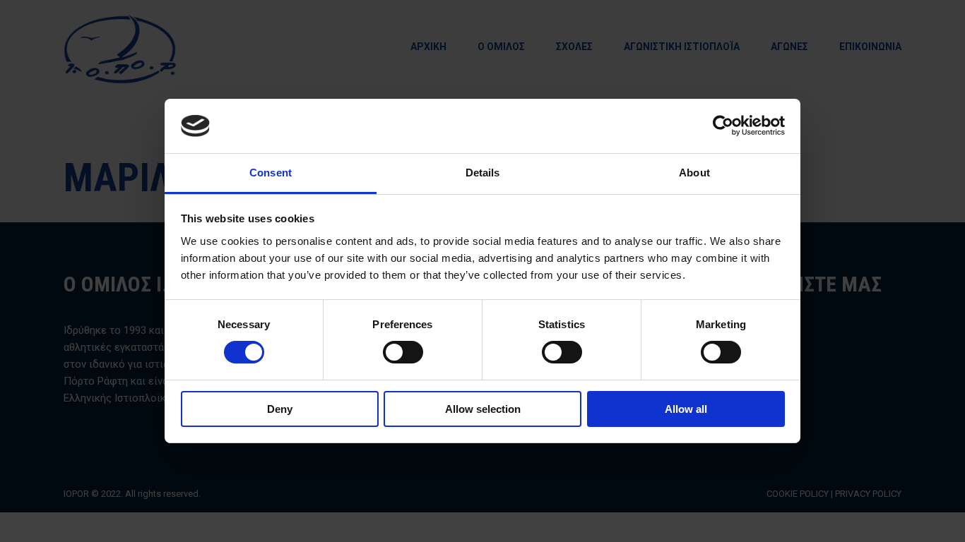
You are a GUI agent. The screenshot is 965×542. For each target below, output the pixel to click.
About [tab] (694, 173)
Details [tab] (483, 173)
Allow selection (483, 409)
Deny (279, 409)
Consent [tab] (270, 173)
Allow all (686, 409)
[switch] (403, 352)
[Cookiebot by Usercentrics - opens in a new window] (723, 125)
